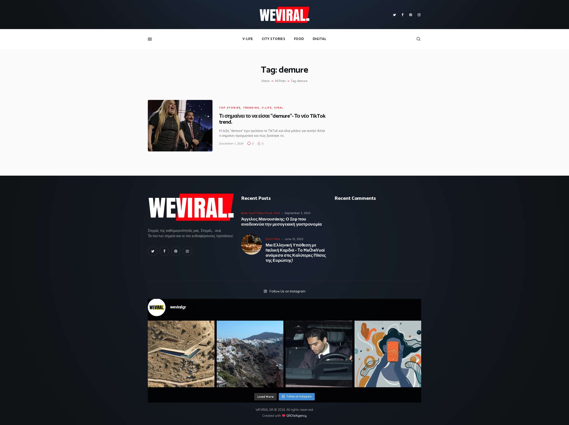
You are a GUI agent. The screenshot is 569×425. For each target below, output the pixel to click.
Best (244, 213)
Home (265, 81)
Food (268, 213)
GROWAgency (296, 416)
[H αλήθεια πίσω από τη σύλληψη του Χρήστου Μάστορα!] (319, 354)
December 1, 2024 (231, 143)
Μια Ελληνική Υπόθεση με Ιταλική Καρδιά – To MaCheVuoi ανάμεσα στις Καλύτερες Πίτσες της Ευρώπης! (296, 253)
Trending (251, 107)
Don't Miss (256, 213)
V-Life (267, 107)
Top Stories (230, 107)
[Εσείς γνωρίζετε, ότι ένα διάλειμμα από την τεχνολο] (388, 354)
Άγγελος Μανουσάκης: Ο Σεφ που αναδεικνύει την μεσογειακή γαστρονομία (281, 222)
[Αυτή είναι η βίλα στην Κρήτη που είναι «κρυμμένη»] (181, 354)
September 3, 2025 (297, 213)
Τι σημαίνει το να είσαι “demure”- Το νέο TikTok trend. (272, 119)
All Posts (280, 81)
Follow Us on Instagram (287, 291)
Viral (278, 107)
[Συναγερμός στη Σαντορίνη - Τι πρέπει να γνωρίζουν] (250, 354)
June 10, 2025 (293, 239)
